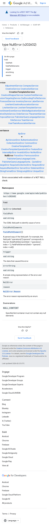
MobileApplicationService (33, 111)
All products (7, 503)
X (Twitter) (6, 421)
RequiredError (38, 165)
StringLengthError (25, 171)
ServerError (25, 168)
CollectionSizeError (15, 143)
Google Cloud (7, 457)
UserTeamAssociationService (21, 123)
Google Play (7, 461)
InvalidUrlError (23, 152)
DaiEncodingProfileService (33, 98)
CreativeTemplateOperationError (16, 149)
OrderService (22, 114)
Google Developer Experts (12, 385)
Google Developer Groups (12, 380)
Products (13, 25)
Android (5, 436)
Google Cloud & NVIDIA (11, 393)
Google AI (6, 499)
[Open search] (36, 3)
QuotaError (37, 162)
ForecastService (7, 101)
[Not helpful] (22, 33)
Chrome (5, 441)
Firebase (5, 445)
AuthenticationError (29, 140)
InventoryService (23, 101)
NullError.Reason (12, 291)
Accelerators (7, 389)
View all (5, 466)
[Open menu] (4, 3)
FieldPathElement (12, 232)
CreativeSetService (29, 89)
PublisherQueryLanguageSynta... (16, 162)
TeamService (27, 120)
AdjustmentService (13, 86)
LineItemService (9, 107)
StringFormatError (8, 171)
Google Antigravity (9, 453)
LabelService (38, 101)
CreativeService (12, 89)
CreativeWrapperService (12, 95)
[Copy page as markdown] (13, 49)
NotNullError (35, 152)
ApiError (21, 133)
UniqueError (38, 171)
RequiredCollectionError (20, 165)
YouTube (6, 425)
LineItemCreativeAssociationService (22, 104)
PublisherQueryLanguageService (30, 117)
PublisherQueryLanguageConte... (22, 158)
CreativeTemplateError (22, 146)
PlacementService (37, 114)
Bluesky (5, 408)
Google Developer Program (13, 376)
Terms (4, 514)
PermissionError (31, 155)
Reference (9, 28)
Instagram (6, 413)
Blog (4, 404)
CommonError (31, 143)
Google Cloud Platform (11, 495)
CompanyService (30, 86)
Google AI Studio (9, 449)
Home (4, 25)
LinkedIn (5, 417)
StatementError (37, 168)
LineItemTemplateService (29, 107)
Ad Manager (28, 3)
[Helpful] (18, 33)
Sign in (43, 3)
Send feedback (12, 39)
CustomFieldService (33, 95)
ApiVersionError (13, 140)
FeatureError (36, 149)
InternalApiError (9, 152)
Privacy (13, 514)
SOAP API (36, 25)
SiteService (15, 120)
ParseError (19, 155)
